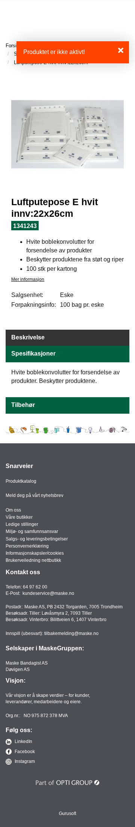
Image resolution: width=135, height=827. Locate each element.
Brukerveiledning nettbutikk (33, 560)
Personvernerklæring (27, 546)
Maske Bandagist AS (27, 663)
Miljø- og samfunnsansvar (32, 531)
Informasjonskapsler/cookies (35, 553)
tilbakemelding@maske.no (71, 633)
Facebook (24, 751)
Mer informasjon (27, 279)
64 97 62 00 (35, 587)
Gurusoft (67, 813)
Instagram (24, 761)
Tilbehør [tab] (23, 405)
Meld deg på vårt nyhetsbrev (34, 495)
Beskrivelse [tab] (28, 337)
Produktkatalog (21, 481)
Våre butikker (19, 517)
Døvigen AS (18, 669)
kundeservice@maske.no (48, 593)
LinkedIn (23, 741)
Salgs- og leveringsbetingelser (37, 539)
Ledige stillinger (22, 524)
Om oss (13, 510)
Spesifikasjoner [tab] (33, 353)
